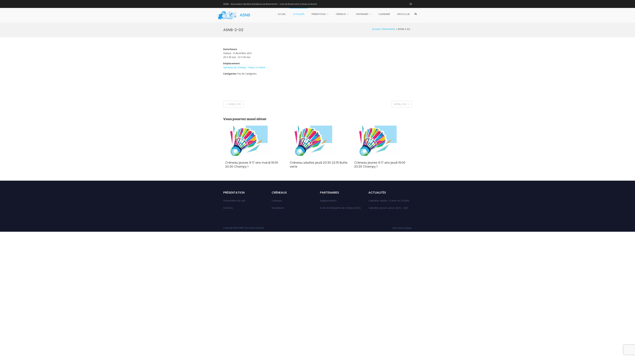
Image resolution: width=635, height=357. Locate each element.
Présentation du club (234, 200)
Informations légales (402, 228)
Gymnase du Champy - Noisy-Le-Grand (244, 67)
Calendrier (384, 14)
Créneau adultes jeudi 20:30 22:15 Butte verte (316, 164)
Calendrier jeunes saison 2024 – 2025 (388, 207)
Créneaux (341, 14)
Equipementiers (328, 200)
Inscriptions (278, 207)
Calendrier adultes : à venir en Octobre (388, 200)
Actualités (298, 14)
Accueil (282, 14)
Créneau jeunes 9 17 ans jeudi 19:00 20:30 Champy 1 (377, 164)
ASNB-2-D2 (234, 104)
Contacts (228, 207)
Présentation (319, 14)
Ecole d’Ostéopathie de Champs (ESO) (340, 207)
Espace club (403, 14)
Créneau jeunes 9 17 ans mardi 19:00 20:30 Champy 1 (249, 164)
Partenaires (362, 14)
